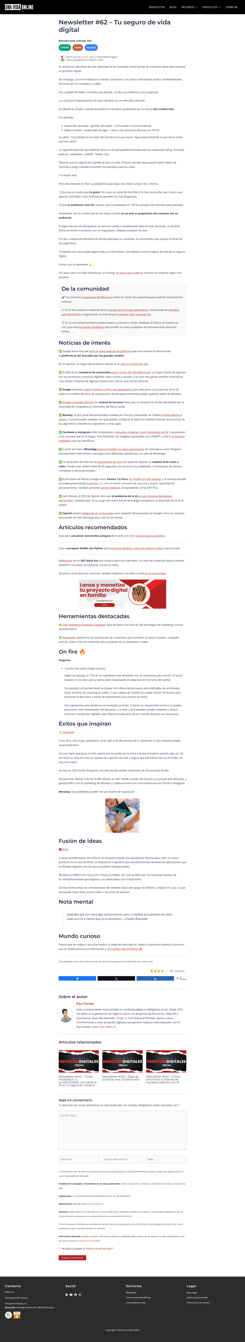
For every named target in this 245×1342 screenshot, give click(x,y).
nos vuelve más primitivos (122, 949)
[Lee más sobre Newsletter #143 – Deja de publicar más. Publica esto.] (122, 1061)
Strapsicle (68, 732)
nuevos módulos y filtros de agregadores (107, 389)
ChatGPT (65, 47)
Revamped (69, 637)
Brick (65, 849)
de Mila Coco (97, 297)
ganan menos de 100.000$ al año (130, 372)
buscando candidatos (91, 327)
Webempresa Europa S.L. (92, 1203)
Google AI (91, 47)
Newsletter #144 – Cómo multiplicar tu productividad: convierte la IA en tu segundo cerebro (78, 1081)
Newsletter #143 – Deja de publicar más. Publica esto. (121, 1078)
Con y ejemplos (150, 535)
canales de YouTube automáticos (128, 310)
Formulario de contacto (16, 1297)
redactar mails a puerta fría (134, 314)
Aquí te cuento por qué (134, 364)
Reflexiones (65, 560)
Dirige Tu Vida (125, 1018)
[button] (195, 7)
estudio (80, 675)
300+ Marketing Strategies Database (84, 624)
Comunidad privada (135, 1302)
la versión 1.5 (95, 483)
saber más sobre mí (104, 1026)
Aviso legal (192, 1292)
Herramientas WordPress (138, 1297)
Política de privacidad (99, 1248)
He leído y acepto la (88, 1248)
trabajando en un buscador (97, 513)
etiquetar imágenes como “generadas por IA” (142, 432)
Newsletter (131, 1292)
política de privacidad (89, 1240)
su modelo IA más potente (145, 479)
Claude (77, 47)
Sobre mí (9, 1292)
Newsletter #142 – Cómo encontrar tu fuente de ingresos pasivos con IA (163, 1079)
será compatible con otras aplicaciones (121, 449)
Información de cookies (198, 1302)
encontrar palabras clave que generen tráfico (137, 548)
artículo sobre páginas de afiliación (110, 351)
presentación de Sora (109, 462)
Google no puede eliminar (78, 402)
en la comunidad (155, 573)
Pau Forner (82, 56)
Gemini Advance (110, 487)
